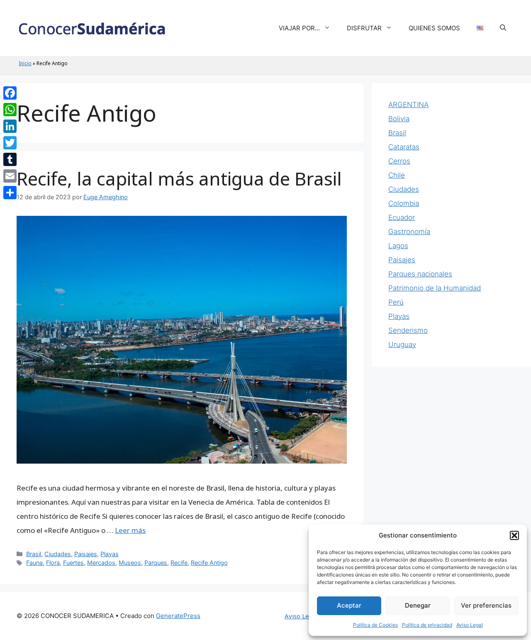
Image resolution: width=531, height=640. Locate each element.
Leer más (130, 530)
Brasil (33, 553)
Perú (396, 302)
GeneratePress (178, 616)
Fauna (34, 562)
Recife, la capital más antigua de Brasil (179, 178)
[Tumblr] (10, 159)
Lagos (398, 246)
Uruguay (402, 344)
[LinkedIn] (10, 126)
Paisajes (85, 553)
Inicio (25, 63)
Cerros (399, 161)
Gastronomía (409, 231)
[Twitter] (10, 142)
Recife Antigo (209, 562)
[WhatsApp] (10, 109)
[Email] (10, 176)
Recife (179, 562)
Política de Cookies (375, 625)
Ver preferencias (486, 605)
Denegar (418, 605)
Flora (53, 562)
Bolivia (398, 119)
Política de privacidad (427, 625)
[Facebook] (10, 93)
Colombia (403, 203)
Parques (155, 562)
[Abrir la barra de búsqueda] (503, 28)
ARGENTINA (408, 104)
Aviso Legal (469, 625)
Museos (130, 562)
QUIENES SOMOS (434, 28)
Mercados (101, 562)
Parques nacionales (420, 274)
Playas (109, 553)
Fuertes (73, 562)
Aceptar (349, 605)
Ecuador (401, 217)
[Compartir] (10, 192)
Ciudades (57, 553)
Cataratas (403, 147)
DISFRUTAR (364, 28)
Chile (396, 175)
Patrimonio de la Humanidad (434, 288)
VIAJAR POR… (299, 28)
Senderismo (408, 330)
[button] (514, 535)
